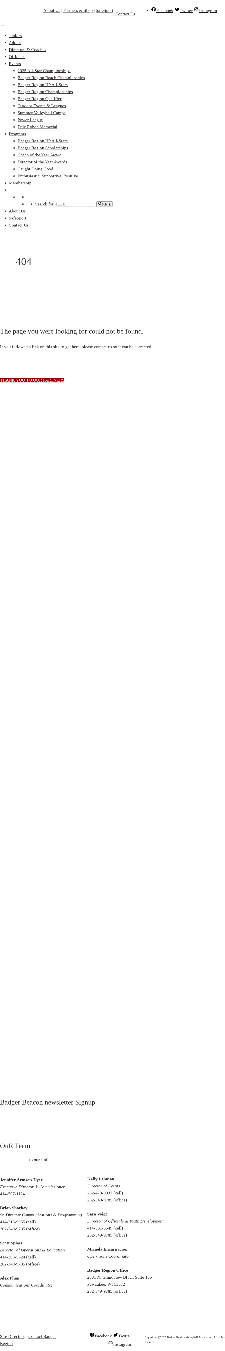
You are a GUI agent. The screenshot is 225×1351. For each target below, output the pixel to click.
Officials (17, 56)
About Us (51, 10)
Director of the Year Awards (42, 161)
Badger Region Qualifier (40, 98)
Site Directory (12, 1336)
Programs (17, 133)
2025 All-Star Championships (44, 70)
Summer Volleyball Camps (41, 112)
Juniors (15, 35)
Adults (15, 42)
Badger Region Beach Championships (51, 77)
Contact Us (125, 13)
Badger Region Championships (45, 91)
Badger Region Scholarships (43, 147)
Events (15, 63)
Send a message (14, 1159)
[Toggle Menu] (2, 25)
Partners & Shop (78, 10)
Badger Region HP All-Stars (43, 84)
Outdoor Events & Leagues (42, 105)
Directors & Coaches (27, 49)
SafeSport (104, 10)
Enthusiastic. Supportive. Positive (48, 175)
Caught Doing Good (35, 168)
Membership (20, 182)
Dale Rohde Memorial (37, 126)
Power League (30, 119)
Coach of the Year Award (40, 154)
